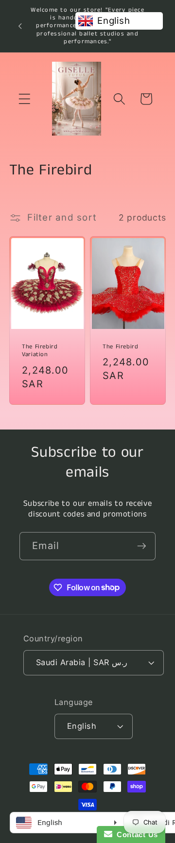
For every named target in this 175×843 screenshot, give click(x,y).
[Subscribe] (141, 546)
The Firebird (121, 347)
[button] (24, 99)
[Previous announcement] (20, 25)
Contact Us (135, 834)
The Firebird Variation (40, 351)
